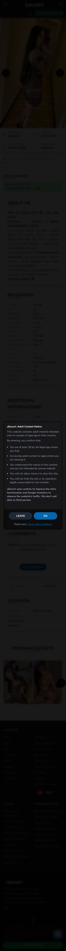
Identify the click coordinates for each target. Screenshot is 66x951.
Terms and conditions (40, 524)
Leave (20, 516)
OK (45, 516)
